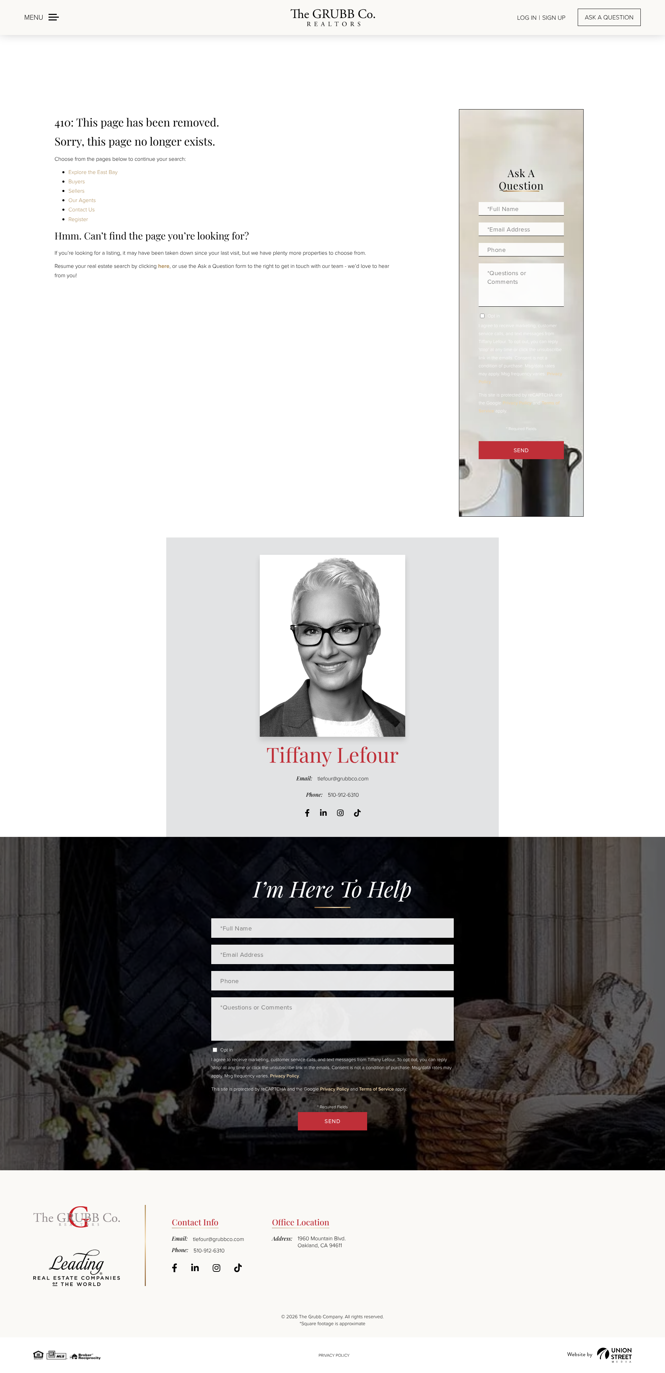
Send (521, 450)
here (163, 266)
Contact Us (82, 209)
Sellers (77, 190)
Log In (527, 18)
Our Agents (82, 200)
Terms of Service (376, 1088)
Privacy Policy (517, 402)
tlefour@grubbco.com (343, 778)
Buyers (77, 181)
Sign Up (553, 18)
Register (78, 219)
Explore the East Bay (93, 172)
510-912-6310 (343, 794)
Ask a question (609, 17)
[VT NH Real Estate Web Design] (599, 1355)
